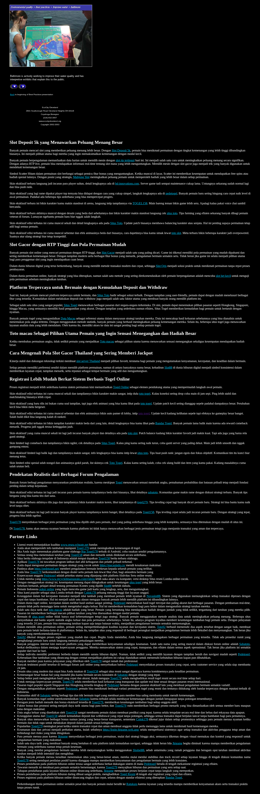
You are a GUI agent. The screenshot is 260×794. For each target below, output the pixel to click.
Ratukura (131, 784)
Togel (119, 482)
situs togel (135, 582)
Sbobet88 (138, 750)
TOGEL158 (139, 203)
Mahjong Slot (81, 177)
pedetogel (171, 193)
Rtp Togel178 (89, 551)
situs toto (172, 213)
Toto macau (107, 341)
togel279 (142, 502)
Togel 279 (83, 548)
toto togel (144, 393)
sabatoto (153, 492)
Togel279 (97, 702)
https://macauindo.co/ (112, 565)
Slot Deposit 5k (121, 150)
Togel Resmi (127, 774)
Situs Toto (116, 223)
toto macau (55, 609)
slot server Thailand (88, 361)
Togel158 (148, 512)
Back (12, 94)
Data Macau (68, 318)
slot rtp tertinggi (125, 160)
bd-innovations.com (127, 183)
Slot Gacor (108, 252)
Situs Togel (70, 305)
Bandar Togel (163, 423)
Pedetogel (50, 575)
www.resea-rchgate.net (74, 544)
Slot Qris (161, 266)
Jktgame (63, 736)
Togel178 (15, 522)
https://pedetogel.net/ (46, 568)
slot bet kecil (223, 275)
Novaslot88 (153, 596)
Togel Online (121, 387)
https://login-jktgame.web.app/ (121, 729)
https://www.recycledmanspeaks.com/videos (68, 579)
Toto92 (161, 626)
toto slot (176, 233)
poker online (46, 589)
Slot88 (168, 367)
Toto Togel (115, 462)
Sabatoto (244, 644)
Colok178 (90, 592)
